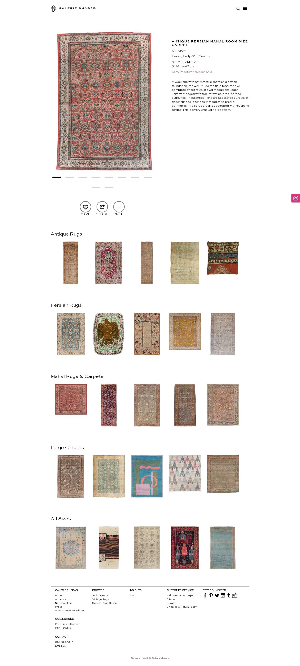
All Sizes (61, 519)
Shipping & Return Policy (182, 607)
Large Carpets (67, 447)
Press (58, 607)
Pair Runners (63, 628)
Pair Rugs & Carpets (67, 624)
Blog (132, 595)
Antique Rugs (66, 234)
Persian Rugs (66, 305)
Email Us (60, 646)
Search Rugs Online (104, 603)
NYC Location (63, 603)
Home (58, 595)
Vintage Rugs (100, 599)
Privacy (171, 603)
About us (60, 599)
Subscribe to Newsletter (70, 611)
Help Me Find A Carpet (180, 595)
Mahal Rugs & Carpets (77, 376)
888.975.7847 (64, 642)
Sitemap (172, 599)
